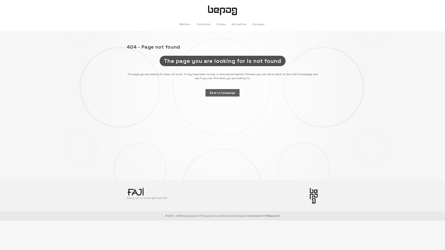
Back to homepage (222, 92)
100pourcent (272, 215)
